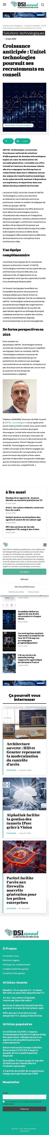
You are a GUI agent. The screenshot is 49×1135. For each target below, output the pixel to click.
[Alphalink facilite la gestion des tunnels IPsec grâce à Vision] (24, 794)
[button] (45, 544)
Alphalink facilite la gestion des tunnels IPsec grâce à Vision (23, 821)
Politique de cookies (16, 592)
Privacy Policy (33, 592)
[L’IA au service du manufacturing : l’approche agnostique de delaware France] (9, 663)
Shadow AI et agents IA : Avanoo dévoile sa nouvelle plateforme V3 (24, 499)
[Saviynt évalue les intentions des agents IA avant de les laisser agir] (9, 598)
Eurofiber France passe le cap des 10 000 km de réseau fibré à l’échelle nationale (23, 1063)
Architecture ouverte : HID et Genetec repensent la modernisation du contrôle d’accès (24, 754)
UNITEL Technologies (14, 422)
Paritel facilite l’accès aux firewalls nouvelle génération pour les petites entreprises (21, 890)
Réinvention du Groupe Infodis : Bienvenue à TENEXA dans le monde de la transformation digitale (23, 1051)
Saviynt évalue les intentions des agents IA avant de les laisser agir (23, 518)
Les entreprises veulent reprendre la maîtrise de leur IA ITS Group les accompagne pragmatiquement (31, 638)
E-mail (5, 1093)
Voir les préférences (25, 586)
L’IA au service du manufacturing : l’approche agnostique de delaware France (30, 658)
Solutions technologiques (12, 25)
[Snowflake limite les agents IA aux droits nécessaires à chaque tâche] (9, 620)
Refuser (24, 579)
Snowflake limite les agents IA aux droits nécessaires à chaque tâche (29, 615)
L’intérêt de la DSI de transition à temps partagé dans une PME (23, 1072)
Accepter (24, 571)
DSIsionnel (11, 770)
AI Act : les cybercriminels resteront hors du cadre (25, 509)
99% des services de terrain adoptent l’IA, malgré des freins (22, 528)
